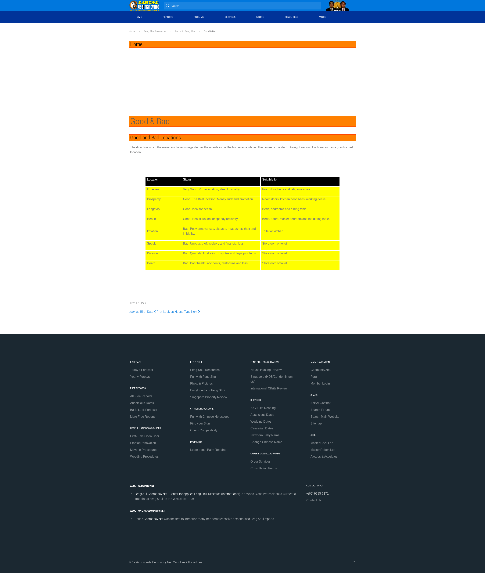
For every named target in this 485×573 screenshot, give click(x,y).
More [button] (322, 17)
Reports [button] (168, 17)
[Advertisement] (242, 76)
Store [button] (260, 17)
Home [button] (138, 17)
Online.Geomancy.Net (149, 519)
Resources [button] (291, 17)
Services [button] (230, 17)
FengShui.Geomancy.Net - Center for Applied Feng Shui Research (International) (187, 494)
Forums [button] (199, 17)
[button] (348, 17)
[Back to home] (144, 5)
